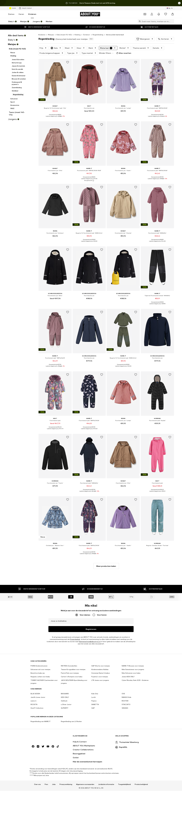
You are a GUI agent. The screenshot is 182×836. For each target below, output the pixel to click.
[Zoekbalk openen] (139, 21)
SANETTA (95, 704)
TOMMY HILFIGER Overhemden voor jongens (44, 681)
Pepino (94, 701)
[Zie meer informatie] (55, 118)
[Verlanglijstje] (165, 14)
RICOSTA (34, 704)
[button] (145, 39)
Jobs (54, 784)
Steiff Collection (37, 708)
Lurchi (93, 697)
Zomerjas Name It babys (100, 673)
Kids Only (94, 694)
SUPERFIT (64, 708)
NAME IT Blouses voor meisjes (133, 666)
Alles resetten (125, 53)
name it (33, 701)
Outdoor (86, 35)
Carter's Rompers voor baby (71, 677)
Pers (46, 784)
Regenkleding (98, 35)
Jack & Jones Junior (38, 697)
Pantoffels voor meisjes (70, 673)
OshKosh (64, 701)
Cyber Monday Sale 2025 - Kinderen (135, 680)
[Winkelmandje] (172, 14)
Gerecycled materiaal (115, 35)
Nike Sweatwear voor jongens (133, 669)
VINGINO (125, 708)
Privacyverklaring (66, 784)
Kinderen (32, 14)
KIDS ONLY (65, 697)
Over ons (37, 784)
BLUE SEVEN (35, 694)
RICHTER (125, 701)
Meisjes (51, 35)
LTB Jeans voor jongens (100, 680)
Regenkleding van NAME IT (41, 721)
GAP (93, 708)
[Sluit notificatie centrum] (158, 14)
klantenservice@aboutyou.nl (90, 641)
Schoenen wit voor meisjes (40, 669)
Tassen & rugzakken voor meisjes (73, 669)
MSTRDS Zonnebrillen (69, 666)
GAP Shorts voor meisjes (100, 666)
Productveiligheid (141, 784)
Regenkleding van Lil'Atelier (71, 721)
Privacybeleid (75, 639)
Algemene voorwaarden (85, 784)
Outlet (14, 8)
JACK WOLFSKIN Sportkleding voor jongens (74, 681)
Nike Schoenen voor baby (131, 673)
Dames (11, 14)
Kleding (77, 35)
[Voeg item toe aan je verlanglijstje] (67, 62)
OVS (123, 694)
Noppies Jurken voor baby (40, 677)
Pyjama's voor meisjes (99, 677)
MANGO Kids (126, 697)
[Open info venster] (179, 3)
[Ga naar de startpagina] (44, 737)
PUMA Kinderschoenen (39, 666)
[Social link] (33, 746)
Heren (21, 14)
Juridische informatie (106, 784)
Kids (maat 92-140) (64, 35)
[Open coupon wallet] (144, 14)
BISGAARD (65, 694)
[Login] (151, 14)
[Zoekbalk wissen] (172, 21)
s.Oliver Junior (66, 704)
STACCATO (126, 704)
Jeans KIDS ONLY (128, 677)
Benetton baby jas (38, 673)
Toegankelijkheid (124, 784)
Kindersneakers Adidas (99, 669)
